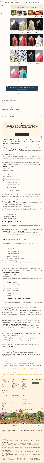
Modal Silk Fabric (10, 373)
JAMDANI (18, 440)
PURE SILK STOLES (7, 455)
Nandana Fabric (14, 373)
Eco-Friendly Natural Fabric (5, 372)
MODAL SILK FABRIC (31, 444)
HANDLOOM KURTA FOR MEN (31, 458)
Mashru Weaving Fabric (16, 372)
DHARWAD (21, 440)
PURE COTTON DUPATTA (22, 454)
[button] (42, 1)
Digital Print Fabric (37, 372)
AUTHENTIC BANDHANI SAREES (17, 451)
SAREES (27, 2)
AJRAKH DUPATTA (33, 454)
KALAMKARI (3, 440)
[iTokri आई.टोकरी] (1, 1)
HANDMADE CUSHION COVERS (16, 458)
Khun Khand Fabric (33, 372)
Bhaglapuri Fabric (6, 374)
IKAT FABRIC (9, 444)
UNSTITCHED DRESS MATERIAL (6, 446)
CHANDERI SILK (28, 440)
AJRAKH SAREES (11, 451)
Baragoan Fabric (35, 373)
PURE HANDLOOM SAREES (5, 451)
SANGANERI (15, 440)
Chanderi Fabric (35, 374)
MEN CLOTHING (24, 2)
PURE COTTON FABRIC (20, 443)
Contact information (15, 425)
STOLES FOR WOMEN (10, 454)
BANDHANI (9, 440)
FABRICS (9, 2)
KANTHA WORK (39, 440)
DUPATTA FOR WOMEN (5, 454)
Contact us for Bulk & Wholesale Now (22, 134)
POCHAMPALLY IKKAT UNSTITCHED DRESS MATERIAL (13, 448)
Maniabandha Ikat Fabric (15, 374)
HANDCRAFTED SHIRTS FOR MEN (24, 458)
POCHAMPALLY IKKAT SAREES (38, 451)
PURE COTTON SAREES (23, 451)
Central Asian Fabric (26, 374)
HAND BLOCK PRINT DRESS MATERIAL (28, 447)
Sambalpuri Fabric (28, 372)
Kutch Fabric (24, 372)
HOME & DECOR (37, 2)
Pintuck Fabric (20, 372)
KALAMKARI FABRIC (13, 444)
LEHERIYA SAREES (5, 452)
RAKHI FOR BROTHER (17, 435)
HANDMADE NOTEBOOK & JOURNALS (32, 459)
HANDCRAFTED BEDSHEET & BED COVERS (7, 458)
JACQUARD (12, 440)
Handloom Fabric (40, 374)
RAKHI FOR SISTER (12, 435)
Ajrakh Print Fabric (31, 374)
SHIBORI (36, 440)
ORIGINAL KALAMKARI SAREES (30, 451)
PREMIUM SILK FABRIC (25, 444)
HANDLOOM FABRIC (4, 444)
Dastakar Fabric (18, 373)
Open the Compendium (22, 89)
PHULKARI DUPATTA (16, 454)
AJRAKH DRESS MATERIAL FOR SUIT (14, 446)
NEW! (6, 2)
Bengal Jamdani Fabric (22, 373)
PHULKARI (24, 440)
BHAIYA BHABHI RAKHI (7, 435)
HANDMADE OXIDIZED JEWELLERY (23, 459)
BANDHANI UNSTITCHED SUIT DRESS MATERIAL (30, 448)
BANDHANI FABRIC (36, 444)
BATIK (34, 440)
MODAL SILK (31, 440)
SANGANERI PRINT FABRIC (19, 444)
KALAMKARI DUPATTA (27, 454)
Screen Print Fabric (11, 372)
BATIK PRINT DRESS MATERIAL (19, 447)
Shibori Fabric (27, 373)
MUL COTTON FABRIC (25, 443)
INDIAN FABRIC (4, 443)
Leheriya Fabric (6, 373)
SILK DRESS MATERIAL (22, 448)
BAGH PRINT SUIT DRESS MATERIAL (23, 446)
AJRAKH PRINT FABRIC (9, 443)
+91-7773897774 (24, 401)
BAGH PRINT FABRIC (14, 443)
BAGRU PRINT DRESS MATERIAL (31, 446)
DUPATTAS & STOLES (31, 2)
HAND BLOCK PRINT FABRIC (37, 443)
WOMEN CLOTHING (18, 2)
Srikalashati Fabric (39, 373)
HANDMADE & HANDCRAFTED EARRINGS (14, 459)
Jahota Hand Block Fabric (21, 374)
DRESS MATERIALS (13, 2)
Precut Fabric (10, 374)
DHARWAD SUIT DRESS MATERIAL (12, 447)
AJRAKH (7, 440)
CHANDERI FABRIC (31, 443)
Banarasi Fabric (30, 373)
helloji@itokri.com (30, 403)
